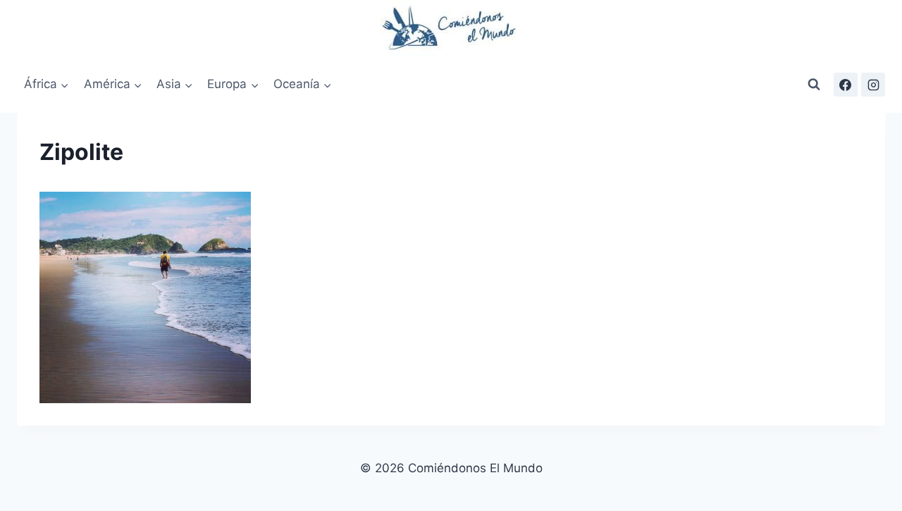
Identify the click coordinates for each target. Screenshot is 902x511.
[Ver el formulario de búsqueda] (814, 84)
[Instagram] (873, 85)
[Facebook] (846, 85)
